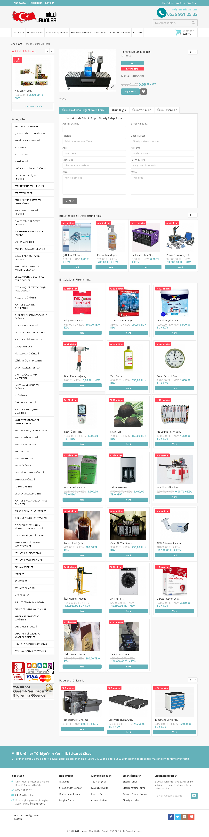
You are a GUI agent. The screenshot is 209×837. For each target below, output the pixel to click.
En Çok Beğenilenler (81, 32)
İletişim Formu (37, 803)
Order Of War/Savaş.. (121, 543)
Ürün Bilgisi (119, 110)
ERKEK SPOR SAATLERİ (26, 444)
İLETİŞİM (49, 2)
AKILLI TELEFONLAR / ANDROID (29, 602)
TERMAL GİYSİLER (23, 486)
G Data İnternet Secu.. (168, 598)
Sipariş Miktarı (138, 135)
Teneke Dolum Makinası (136, 52)
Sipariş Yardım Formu (134, 787)
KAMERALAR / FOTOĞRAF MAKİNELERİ (27, 618)
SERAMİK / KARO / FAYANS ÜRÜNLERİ (27, 257)
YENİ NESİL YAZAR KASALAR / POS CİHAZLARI (31, 502)
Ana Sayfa (18, 32)
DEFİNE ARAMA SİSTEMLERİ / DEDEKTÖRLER (28, 202)
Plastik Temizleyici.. (107, 255)
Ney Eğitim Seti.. (23, 90)
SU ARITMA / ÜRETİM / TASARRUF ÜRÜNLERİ (31, 317)
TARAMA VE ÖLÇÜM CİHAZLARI (29, 535)
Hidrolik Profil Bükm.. (168, 487)
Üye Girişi (180, 2)
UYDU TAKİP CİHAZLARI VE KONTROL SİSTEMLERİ (27, 635)
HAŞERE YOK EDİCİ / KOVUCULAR (30, 332)
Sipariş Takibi (130, 781)
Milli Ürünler (81, 831)
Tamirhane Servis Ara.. (166, 719)
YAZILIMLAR (20, 147)
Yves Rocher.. (117, 376)
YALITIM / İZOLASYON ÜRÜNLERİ (30, 248)
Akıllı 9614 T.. (117, 598)
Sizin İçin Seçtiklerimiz (57, 32)
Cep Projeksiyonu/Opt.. (121, 719)
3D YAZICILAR (21, 581)
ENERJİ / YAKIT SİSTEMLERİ (27, 140)
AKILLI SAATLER (22, 451)
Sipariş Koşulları (131, 800)
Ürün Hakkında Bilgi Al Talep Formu (84, 110)
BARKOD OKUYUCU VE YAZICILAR (30, 511)
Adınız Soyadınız (71, 123)
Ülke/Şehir (68, 159)
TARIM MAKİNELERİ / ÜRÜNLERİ (30, 186)
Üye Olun (192, 2)
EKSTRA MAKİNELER (24, 241)
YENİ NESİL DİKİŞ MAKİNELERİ (29, 339)
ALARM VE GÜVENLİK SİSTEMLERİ (31, 518)
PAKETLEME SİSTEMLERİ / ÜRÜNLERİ (27, 212)
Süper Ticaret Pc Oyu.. (122, 320)
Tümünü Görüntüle (33, 106)
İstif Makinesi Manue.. (75, 598)
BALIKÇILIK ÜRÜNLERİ (25, 479)
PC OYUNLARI (21, 154)
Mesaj (134, 171)
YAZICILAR (19, 574)
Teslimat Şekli (98, 781)
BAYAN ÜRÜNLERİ (23, 465)
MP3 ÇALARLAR (22, 595)
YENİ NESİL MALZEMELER (27, 126)
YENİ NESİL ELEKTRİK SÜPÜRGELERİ (25, 306)
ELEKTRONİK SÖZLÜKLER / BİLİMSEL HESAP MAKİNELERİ (29, 527)
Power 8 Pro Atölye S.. (178, 255)
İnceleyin (32, 68)
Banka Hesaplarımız (120, 32)
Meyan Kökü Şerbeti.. (75, 543)
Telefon (67, 135)
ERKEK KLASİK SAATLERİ (26, 437)
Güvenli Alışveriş (99, 787)
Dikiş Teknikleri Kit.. (74, 320)
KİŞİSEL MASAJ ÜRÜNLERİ (27, 353)
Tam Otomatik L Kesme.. (76, 719)
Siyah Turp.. (116, 431)
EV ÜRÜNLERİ (21, 395)
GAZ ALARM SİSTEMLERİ (26, 325)
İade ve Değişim (99, 794)
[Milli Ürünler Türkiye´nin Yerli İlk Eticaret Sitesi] (34, 17)
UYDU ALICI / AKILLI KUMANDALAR (31, 644)
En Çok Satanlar (35, 32)
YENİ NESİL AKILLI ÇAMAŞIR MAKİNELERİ (27, 411)
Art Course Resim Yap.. (169, 431)
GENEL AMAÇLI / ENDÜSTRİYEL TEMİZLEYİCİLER (29, 278)
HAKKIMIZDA (35, 2)
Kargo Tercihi (138, 159)
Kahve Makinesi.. (119, 487)
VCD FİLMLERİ (21, 161)
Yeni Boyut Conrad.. (120, 654)
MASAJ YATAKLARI (23, 346)
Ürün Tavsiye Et (167, 110)
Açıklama (135, 147)
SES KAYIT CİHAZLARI (25, 588)
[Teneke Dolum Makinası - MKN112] (112, 87)
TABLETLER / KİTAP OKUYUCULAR (31, 609)
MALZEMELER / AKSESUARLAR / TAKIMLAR (30, 233)
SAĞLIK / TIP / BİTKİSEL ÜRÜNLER (30, 168)
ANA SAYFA (20, 2)
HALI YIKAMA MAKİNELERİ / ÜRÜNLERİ (27, 387)
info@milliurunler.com (26, 795)
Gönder (69, 200)
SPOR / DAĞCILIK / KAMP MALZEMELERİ (26, 376)
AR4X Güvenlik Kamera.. (169, 543)
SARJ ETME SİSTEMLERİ (26, 626)
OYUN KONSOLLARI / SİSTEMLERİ (31, 651)
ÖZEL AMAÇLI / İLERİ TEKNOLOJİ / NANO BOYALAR (30, 289)
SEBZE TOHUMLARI (24, 193)
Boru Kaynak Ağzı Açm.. (76, 376)
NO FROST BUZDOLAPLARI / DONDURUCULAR (28, 422)
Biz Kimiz (137, 32)
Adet (65, 147)
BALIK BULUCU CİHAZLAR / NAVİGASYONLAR (27, 544)
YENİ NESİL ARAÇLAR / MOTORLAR (31, 430)
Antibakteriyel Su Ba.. (168, 320)
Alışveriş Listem (99, 800)
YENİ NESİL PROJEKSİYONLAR (29, 560)
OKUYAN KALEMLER (24, 567)
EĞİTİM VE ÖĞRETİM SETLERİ (28, 360)
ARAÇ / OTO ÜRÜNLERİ (25, 297)
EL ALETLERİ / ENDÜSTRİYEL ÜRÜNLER (28, 222)
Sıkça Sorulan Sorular (70, 787)
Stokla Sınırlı (100, 32)
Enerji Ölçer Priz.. (73, 431)
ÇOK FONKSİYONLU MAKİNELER (30, 133)
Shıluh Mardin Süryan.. (75, 654)
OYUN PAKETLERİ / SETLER (27, 367)
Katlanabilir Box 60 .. (142, 255)
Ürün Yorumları (141, 110)
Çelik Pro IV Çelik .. (72, 255)
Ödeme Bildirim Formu (135, 794)
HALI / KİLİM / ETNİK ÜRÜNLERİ (29, 472)
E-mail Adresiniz (139, 123)
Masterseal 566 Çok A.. (76, 487)
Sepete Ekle (32, 75)
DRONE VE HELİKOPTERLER (28, 493)
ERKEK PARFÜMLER (24, 458)
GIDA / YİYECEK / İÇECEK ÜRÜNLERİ (26, 177)
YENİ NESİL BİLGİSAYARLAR (28, 553)
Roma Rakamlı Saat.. (167, 376)
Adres (66, 171)
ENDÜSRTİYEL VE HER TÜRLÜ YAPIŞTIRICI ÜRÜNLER (28, 268)
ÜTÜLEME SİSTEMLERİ (25, 402)
